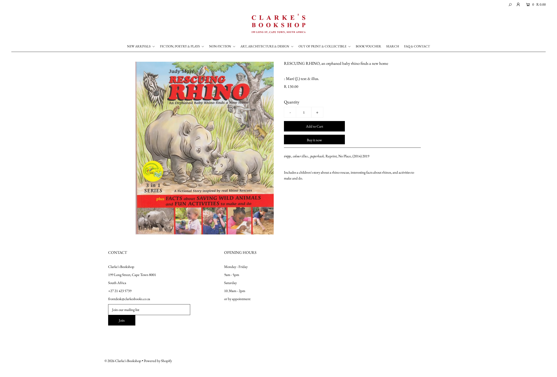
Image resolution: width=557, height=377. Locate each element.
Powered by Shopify (158, 360)
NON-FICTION (220, 46)
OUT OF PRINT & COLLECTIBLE (323, 46)
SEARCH (392, 46)
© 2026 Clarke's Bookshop (122, 360)
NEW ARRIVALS (139, 46)
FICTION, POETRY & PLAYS (180, 46)
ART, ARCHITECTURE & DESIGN (265, 46)
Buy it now (314, 140)
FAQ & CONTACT (417, 46)
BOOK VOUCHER (368, 46)
